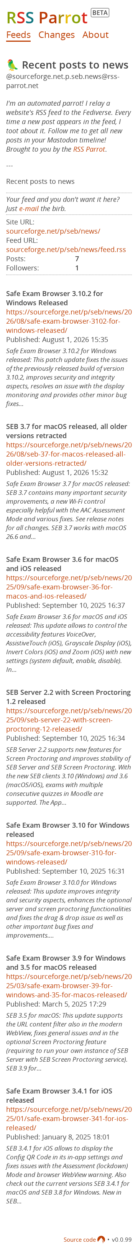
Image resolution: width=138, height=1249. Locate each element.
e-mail (29, 208)
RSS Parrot (89, 149)
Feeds (18, 34)
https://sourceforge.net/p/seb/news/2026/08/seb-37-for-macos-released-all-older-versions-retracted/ (69, 454)
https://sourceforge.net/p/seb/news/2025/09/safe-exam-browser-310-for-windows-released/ (69, 852)
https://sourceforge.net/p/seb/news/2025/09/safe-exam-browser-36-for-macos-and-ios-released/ (69, 587)
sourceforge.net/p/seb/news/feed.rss (66, 249)
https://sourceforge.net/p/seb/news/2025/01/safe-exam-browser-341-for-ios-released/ (69, 1118)
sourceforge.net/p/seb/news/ (53, 231)
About (95, 34)
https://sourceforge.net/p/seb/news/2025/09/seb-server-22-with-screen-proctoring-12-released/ (69, 719)
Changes (56, 34)
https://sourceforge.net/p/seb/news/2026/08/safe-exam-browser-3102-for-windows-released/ (69, 321)
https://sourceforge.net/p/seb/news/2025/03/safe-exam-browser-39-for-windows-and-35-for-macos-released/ (69, 985)
